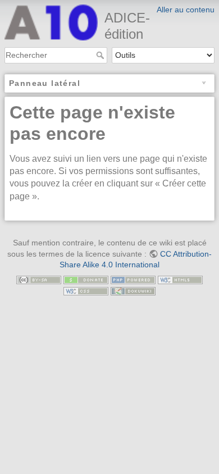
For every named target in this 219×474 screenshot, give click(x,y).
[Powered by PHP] (133, 279)
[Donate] (85, 279)
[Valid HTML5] (180, 279)
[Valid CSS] (85, 290)
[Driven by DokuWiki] (133, 290)
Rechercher (101, 55)
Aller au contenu (186, 9)
